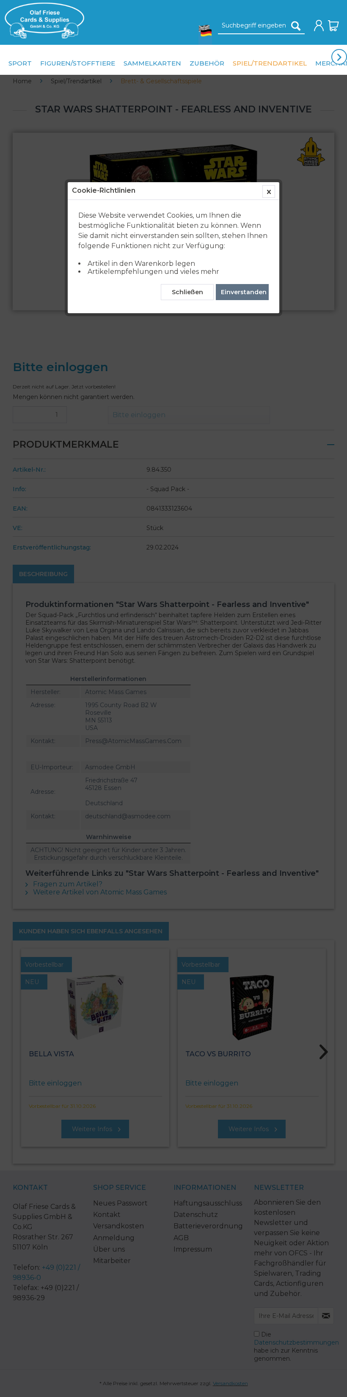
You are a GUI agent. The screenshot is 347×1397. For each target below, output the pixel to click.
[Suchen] (296, 25)
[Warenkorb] (333, 25)
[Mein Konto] (319, 25)
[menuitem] (42, 20)
